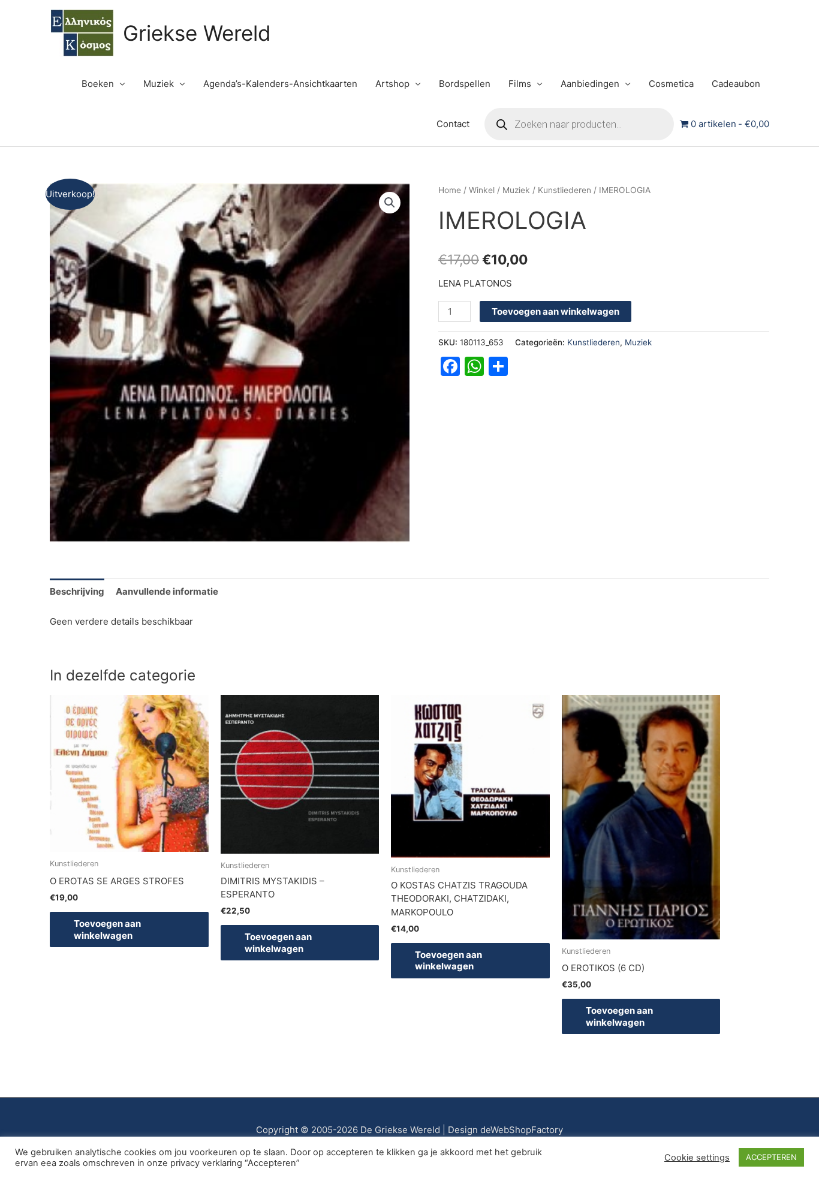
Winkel (482, 190)
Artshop (392, 83)
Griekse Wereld (197, 33)
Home (449, 190)
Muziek (158, 83)
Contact (452, 123)
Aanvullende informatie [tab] (167, 591)
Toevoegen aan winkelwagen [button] (107, 929)
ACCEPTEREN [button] (771, 1157)
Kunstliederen (564, 190)
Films (519, 83)
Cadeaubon (736, 83)
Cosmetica (671, 83)
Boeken (98, 83)
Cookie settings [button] (697, 1157)
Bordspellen (464, 83)
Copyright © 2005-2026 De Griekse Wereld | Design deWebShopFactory (409, 1129)
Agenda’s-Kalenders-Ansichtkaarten (280, 83)
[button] (390, 202)
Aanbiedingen (590, 83)
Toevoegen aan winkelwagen (555, 311)
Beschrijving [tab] (77, 591)
